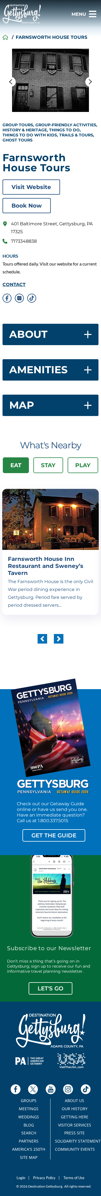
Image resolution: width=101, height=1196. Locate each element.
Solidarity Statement (74, 1141)
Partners (28, 1141)
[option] (50, 80)
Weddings (28, 1117)
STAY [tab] (48, 465)
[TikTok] (86, 1089)
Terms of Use (73, 1178)
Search (28, 1133)
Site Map (28, 1157)
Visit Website (31, 187)
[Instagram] (68, 1089)
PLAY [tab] (83, 465)
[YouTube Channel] (51, 1089)
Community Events (74, 1149)
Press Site (74, 1133)
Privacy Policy (44, 1178)
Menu (79, 14)
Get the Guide (53, 835)
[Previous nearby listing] (42, 639)
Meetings (28, 1109)
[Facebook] (15, 1089)
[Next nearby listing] (58, 639)
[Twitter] (33, 1089)
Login (21, 1178)
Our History (75, 1109)
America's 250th (28, 1149)
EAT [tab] (15, 465)
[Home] (5, 37)
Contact (14, 284)
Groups (28, 1101)
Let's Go (50, 988)
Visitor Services (74, 1125)
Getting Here (74, 1117)
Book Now (27, 205)
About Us (74, 1101)
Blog (29, 1125)
